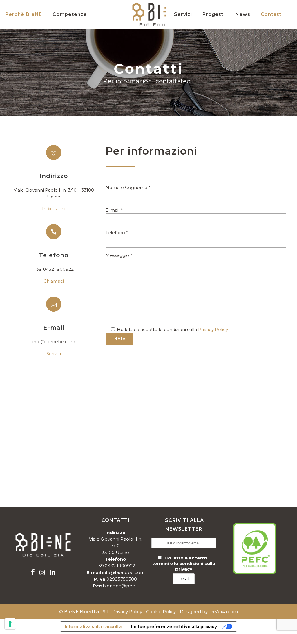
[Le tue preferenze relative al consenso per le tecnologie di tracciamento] (10, 623)
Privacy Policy (213, 329)
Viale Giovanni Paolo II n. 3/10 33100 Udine (115, 545)
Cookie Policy (161, 611)
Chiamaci (54, 281)
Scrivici (53, 353)
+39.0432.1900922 (115, 565)
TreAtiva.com (223, 611)
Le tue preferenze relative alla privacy (174, 626)
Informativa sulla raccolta (93, 626)
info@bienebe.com (123, 572)
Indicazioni (53, 208)
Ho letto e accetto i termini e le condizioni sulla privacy (183, 563)
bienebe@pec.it (120, 585)
